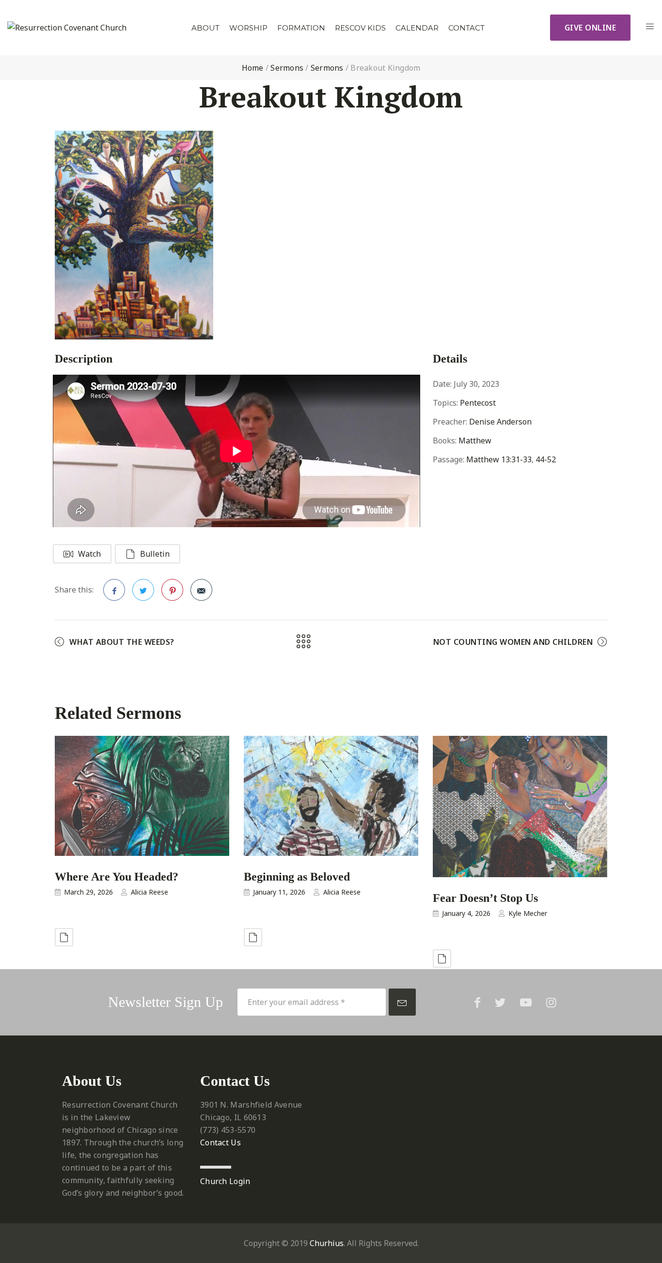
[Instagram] (551, 1002)
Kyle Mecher (527, 913)
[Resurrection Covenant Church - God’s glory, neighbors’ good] (66, 27)
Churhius (327, 1243)
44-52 (546, 459)
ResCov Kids (360, 28)
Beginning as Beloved (297, 876)
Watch (89, 553)
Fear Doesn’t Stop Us (485, 898)
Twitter (143, 590)
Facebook (114, 590)
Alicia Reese (149, 892)
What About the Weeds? (121, 642)
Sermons (286, 67)
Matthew (474, 440)
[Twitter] (500, 1002)
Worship (248, 28)
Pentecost (478, 402)
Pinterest (172, 590)
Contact (466, 28)
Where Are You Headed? (116, 876)
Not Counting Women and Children (513, 642)
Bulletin (155, 553)
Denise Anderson (500, 421)
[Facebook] (477, 1002)
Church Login (225, 1181)
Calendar (417, 28)
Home (253, 67)
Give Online (590, 27)
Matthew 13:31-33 (499, 459)
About (205, 28)
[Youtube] (526, 1002)
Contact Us (220, 1142)
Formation (301, 28)
